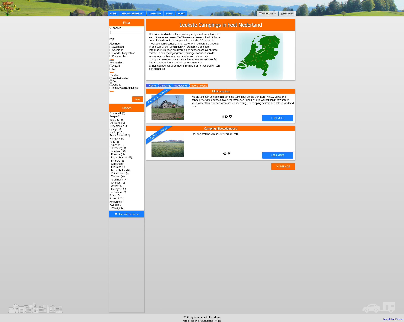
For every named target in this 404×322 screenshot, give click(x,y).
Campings (165, 85)
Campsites (155, 13)
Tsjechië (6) (116, 119)
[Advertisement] (126, 265)
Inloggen (288, 13)
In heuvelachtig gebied (125, 87)
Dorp (115, 81)
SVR (114, 68)
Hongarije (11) (117, 138)
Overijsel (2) (118, 182)
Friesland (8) (118, 166)
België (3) (115, 116)
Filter (137, 99)
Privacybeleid (389, 319)
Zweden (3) (116, 204)
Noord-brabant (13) (121, 157)
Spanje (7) (115, 129)
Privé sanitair (119, 56)
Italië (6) (114, 141)
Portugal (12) (116, 198)
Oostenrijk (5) (117, 113)
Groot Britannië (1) (120, 135)
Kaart (181, 13)
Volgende (283, 166)
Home (113, 13)
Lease (169, 13)
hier (197, 321)
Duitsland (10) (117, 122)
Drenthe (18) (118, 154)
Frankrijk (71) (116, 132)
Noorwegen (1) (118, 192)
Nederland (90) (118, 151)
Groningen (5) (119, 179)
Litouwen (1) (116, 144)
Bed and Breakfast (133, 13)
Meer (112, 59)
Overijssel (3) (118, 189)
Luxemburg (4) (118, 148)
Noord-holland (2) (121, 170)
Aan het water (120, 78)
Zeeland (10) (118, 176)
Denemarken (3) (119, 125)
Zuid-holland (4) (120, 173)
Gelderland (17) (119, 163)
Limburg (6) (117, 160)
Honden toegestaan (123, 53)
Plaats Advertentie (128, 214)
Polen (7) (115, 195)
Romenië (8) (116, 201)
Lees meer (277, 118)
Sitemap (399, 319)
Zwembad (118, 46)
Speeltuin (117, 49)
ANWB (116, 65)
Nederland (181, 85)
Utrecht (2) (117, 185)
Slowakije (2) (117, 208)
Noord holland (199, 85)
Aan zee (116, 84)
